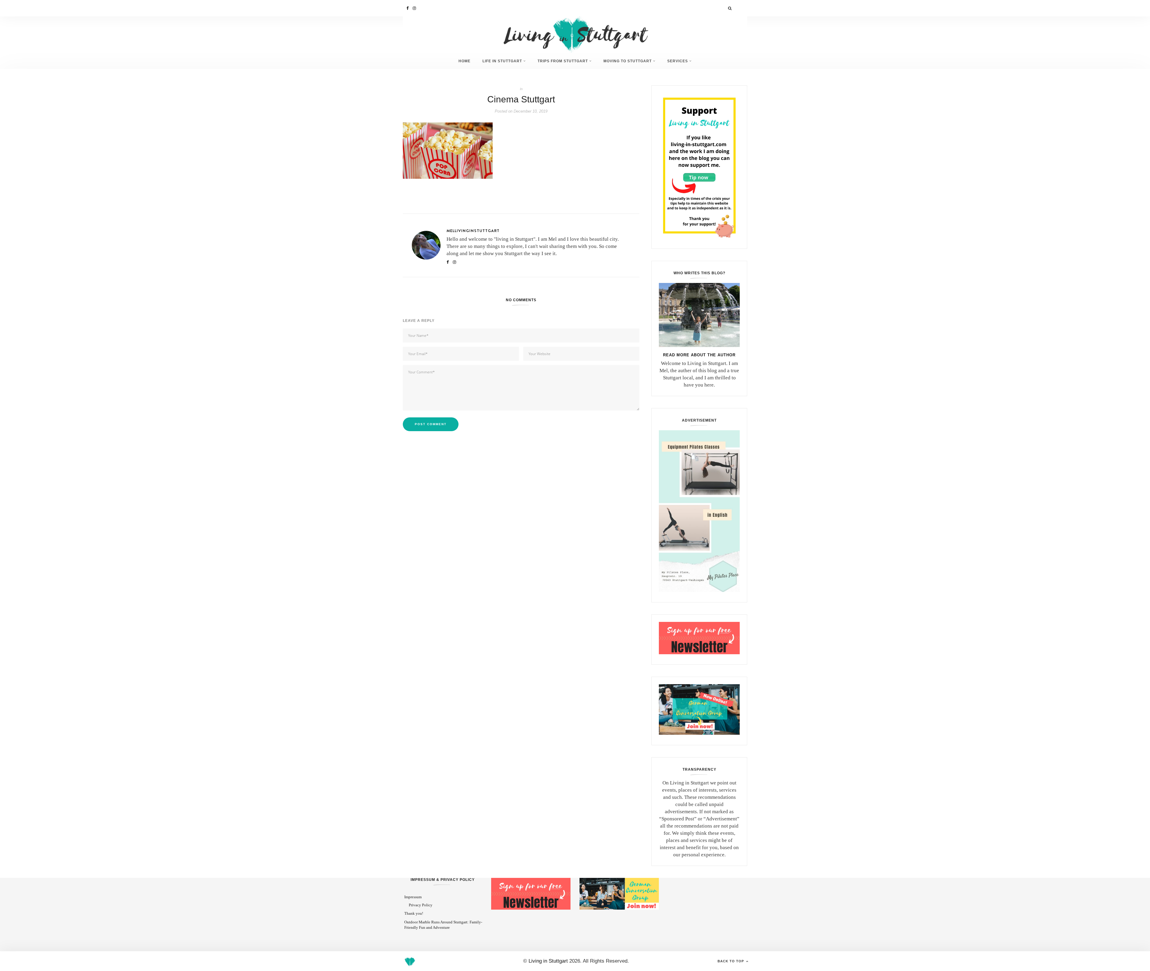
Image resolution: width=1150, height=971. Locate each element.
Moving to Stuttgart (627, 61)
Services (677, 61)
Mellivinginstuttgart (473, 230)
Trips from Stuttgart (563, 61)
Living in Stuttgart (548, 961)
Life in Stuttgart (502, 61)
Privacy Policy (420, 905)
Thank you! (413, 913)
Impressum (413, 897)
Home (464, 61)
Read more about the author (699, 355)
